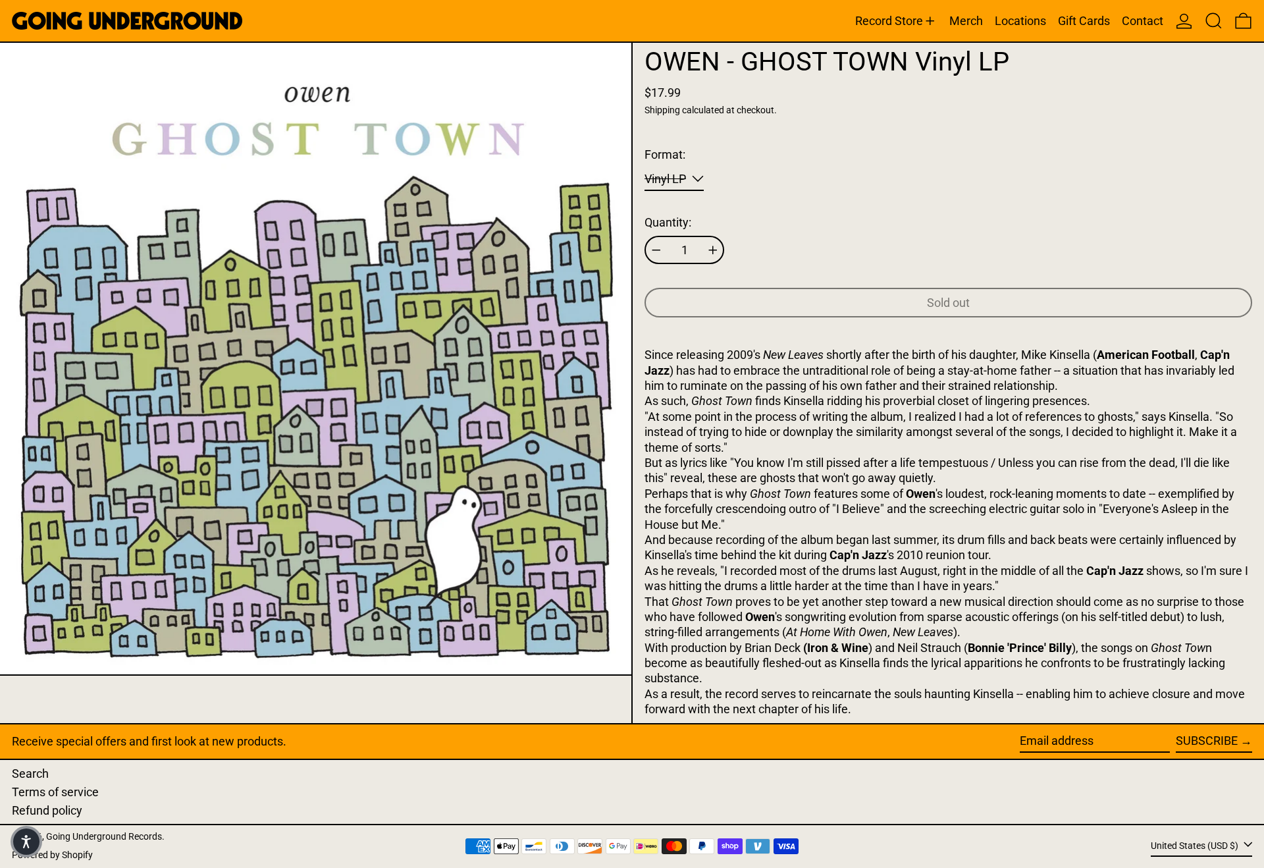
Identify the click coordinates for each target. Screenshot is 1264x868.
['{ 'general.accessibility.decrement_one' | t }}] (656, 250)
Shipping (662, 110)
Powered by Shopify (52, 855)
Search (30, 773)
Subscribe (1207, 740)
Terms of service (55, 792)
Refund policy (47, 810)
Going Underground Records (104, 836)
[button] (1214, 20)
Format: (665, 154)
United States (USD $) (1195, 845)
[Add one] (713, 250)
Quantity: (668, 222)
